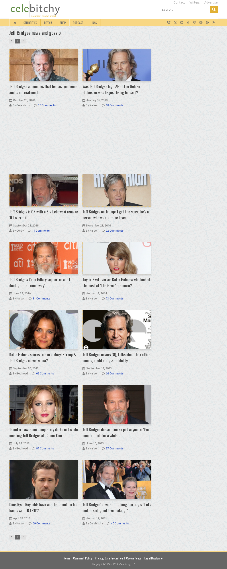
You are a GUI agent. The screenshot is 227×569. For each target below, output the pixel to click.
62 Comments (45, 373)
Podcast (78, 22)
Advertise (211, 2)
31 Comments (41, 298)
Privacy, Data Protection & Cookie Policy (118, 558)
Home (66, 558)
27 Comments (114, 448)
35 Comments (47, 105)
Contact (179, 2)
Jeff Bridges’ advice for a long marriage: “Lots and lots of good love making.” (116, 507)
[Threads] (194, 22)
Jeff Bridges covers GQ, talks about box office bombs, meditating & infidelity (116, 357)
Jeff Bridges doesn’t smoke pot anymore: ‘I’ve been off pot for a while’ (115, 432)
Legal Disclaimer (154, 558)
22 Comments (114, 230)
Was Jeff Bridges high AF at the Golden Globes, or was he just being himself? (111, 89)
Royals (48, 22)
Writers (195, 2)
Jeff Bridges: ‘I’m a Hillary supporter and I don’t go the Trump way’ (39, 282)
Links (94, 22)
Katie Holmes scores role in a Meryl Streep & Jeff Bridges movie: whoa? (42, 357)
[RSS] (213, 22)
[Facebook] (188, 22)
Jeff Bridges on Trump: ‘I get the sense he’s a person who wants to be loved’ (115, 215)
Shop (63, 22)
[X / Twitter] (175, 22)
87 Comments (45, 448)
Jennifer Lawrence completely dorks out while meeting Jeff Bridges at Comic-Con (43, 432)
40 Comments (120, 523)
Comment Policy (82, 558)
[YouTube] (201, 22)
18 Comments (114, 105)
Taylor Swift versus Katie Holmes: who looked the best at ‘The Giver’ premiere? (116, 282)
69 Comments (41, 523)
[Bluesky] (168, 22)
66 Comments (114, 373)
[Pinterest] (207, 22)
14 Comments (41, 230)
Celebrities (30, 22)
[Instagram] (181, 22)
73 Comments (114, 298)
